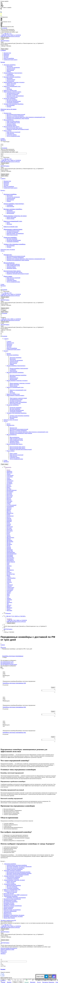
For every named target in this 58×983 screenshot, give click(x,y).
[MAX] (54, 977)
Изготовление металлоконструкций (16, 114)
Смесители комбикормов (10, 911)
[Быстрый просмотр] (4, 672)
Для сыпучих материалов (13, 67)
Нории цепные (10, 85)
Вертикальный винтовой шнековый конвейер (18, 872)
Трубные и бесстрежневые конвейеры (13, 104)
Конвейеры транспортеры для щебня (13, 916)
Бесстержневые (11, 105)
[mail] (50, 976)
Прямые (9, 71)
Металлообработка (9, 119)
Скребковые (10, 74)
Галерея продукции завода (10, 59)
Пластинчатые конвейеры (13, 877)
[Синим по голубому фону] (1, 12)
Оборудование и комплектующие (12, 91)
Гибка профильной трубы (13, 122)
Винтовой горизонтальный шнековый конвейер (19, 873)
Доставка (6, 57)
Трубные (9, 106)
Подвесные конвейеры (10, 98)
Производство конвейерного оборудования (18, 118)
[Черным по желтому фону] (1, 14)
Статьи (3, 138)
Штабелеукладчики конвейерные (12, 899)
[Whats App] (4, 143)
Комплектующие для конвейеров (15, 95)
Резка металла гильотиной (13, 132)
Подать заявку (4, 48)
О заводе (3, 50)
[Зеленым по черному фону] (1, 15)
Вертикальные (10, 81)
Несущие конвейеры (12, 99)
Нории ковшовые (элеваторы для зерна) (14, 82)
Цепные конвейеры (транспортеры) (13, 72)
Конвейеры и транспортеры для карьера (14, 915)
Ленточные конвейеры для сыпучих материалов (19, 866)
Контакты (3, 140)
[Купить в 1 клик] (4, 674)
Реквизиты (6, 54)
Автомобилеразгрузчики (13, 93)
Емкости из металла (12, 892)
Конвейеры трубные (9, 903)
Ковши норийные (8, 908)
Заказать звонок (5, 37)
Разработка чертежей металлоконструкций (18, 129)
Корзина (3, 969)
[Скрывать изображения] (1, 20)
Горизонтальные (11, 68)
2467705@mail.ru (5, 40)
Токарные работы (11, 124)
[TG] (46, 977)
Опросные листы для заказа (8, 109)
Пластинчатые (10, 75)
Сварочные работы (11, 134)
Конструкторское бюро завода (11, 126)
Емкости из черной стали (10, 90)
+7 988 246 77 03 (7, 33)
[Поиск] (2, 145)
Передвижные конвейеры (11, 896)
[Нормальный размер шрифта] (2, 4)
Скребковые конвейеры (13, 878)
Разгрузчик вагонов (9, 893)
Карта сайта (4, 950)
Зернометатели (7, 912)
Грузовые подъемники (12, 94)
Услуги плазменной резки (13, 136)
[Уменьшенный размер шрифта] (1, 2)
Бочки (8, 87)
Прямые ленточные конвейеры (15, 869)
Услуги (2, 110)
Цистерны (9, 89)
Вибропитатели (8, 913)
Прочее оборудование (9, 917)
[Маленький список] (1, 667)
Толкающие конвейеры (13, 102)
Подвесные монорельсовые (14, 101)
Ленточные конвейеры (10, 64)
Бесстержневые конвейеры (10, 901)
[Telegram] (1, 143)
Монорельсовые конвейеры (14, 885)
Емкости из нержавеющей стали (12, 86)
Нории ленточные (11, 83)
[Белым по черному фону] (1, 10)
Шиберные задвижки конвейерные (13, 905)
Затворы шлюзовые (9, 907)
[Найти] (2, 155)
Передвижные (10, 70)
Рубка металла (10, 133)
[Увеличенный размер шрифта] (2, 6)
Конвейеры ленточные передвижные (12, 656)
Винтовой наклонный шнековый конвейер (18, 874)
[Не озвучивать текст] (1, 25)
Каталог (3, 62)
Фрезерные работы (11, 125)
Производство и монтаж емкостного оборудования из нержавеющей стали (26, 117)
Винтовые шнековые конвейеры (12, 77)
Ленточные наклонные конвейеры (15, 867)
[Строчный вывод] (2, 668)
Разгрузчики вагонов (12, 97)
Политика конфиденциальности (9, 948)
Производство (7, 53)
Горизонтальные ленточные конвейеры (17, 865)
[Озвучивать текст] (1, 23)
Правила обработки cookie (7, 949)
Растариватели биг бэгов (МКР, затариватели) (15, 894)
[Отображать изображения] (1, 18)
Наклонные (10, 66)
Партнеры (6, 55)
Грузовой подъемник (9, 904)
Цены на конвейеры (9, 58)
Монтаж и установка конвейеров (15, 115)
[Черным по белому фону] (1, 9)
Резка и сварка (7, 130)
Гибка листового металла (13, 121)
